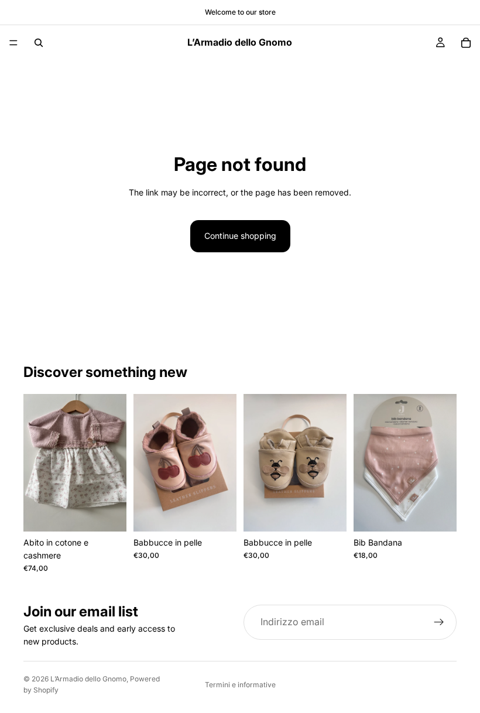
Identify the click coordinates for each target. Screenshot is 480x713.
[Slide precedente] (36, 462)
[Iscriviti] (439, 622)
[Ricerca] (39, 43)
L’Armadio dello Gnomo (88, 678)
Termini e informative (240, 684)
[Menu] (13, 42)
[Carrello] (466, 43)
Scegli (118, 513)
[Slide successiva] (113, 462)
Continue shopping (240, 236)
